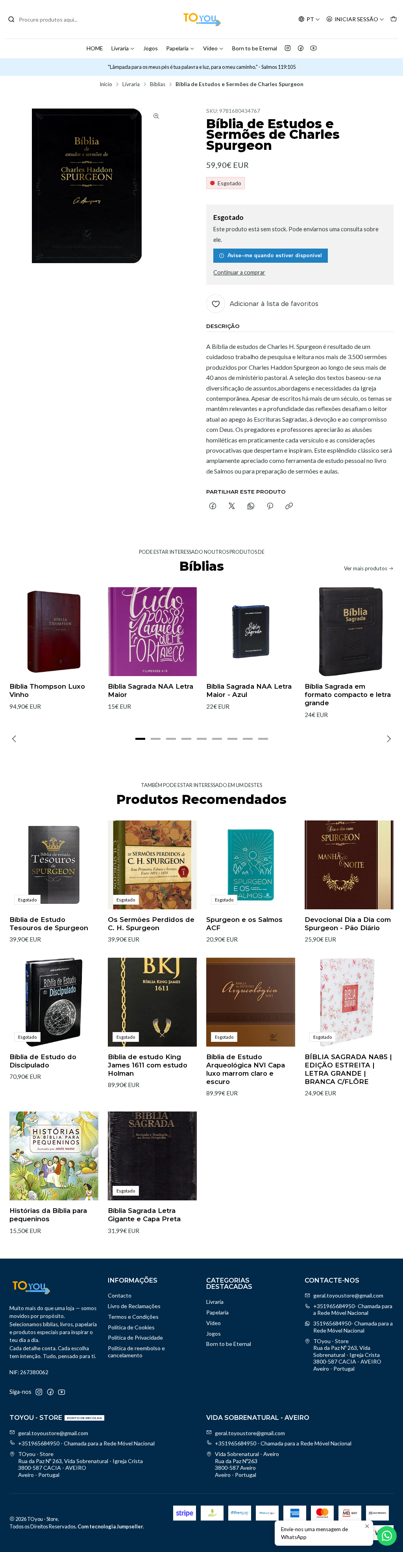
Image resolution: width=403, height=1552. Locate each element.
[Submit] (11, 19)
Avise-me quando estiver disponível (274, 255)
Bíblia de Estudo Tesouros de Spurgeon (48, 924)
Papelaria (177, 48)
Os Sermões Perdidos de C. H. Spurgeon (151, 924)
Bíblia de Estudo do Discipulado (42, 1061)
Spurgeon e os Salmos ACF (244, 924)
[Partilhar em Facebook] (212, 507)
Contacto (119, 1295)
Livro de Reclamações (134, 1306)
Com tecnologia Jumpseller (110, 1526)
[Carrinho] (393, 19)
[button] (140, 739)
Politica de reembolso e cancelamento (136, 1351)
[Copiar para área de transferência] (289, 507)
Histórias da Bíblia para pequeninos (48, 1215)
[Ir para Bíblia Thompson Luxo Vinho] (53, 631)
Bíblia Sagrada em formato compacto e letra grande (348, 694)
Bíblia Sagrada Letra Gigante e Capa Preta (144, 1215)
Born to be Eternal (254, 48)
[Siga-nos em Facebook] (300, 48)
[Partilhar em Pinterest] (270, 507)
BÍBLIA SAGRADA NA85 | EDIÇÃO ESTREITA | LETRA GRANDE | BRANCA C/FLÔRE (348, 1069)
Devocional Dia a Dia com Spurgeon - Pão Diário (348, 924)
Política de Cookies (131, 1327)
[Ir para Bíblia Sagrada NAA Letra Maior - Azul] (250, 631)
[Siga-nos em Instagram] (287, 48)
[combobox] (48, 19)
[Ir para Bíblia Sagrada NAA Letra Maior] (152, 631)
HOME (95, 48)
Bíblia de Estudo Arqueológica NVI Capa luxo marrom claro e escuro (245, 1069)
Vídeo (210, 48)
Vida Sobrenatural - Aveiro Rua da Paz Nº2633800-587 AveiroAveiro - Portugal (247, 1464)
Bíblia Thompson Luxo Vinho (47, 690)
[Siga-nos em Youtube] (313, 48)
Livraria (120, 48)
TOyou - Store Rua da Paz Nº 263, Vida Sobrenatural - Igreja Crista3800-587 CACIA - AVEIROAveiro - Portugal (347, 1355)
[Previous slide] (15, 739)
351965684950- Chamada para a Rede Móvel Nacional (353, 1327)
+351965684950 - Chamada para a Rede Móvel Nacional (86, 1443)
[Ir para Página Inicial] (201, 19)
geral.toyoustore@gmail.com (348, 1295)
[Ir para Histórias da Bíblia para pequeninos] (53, 1155)
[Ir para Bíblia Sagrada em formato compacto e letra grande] (349, 631)
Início (106, 84)
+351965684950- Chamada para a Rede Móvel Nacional (352, 1309)
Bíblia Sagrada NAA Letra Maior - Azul (249, 690)
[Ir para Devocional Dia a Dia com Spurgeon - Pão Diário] (349, 864)
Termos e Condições (133, 1316)
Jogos (150, 48)
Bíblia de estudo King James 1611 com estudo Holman (147, 1065)
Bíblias (157, 84)
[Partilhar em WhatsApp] (250, 507)
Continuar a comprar (239, 272)
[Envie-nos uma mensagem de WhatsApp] (387, 1536)
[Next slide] (388, 739)
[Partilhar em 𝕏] (231, 507)
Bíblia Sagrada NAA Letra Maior (150, 690)
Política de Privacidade (135, 1337)
